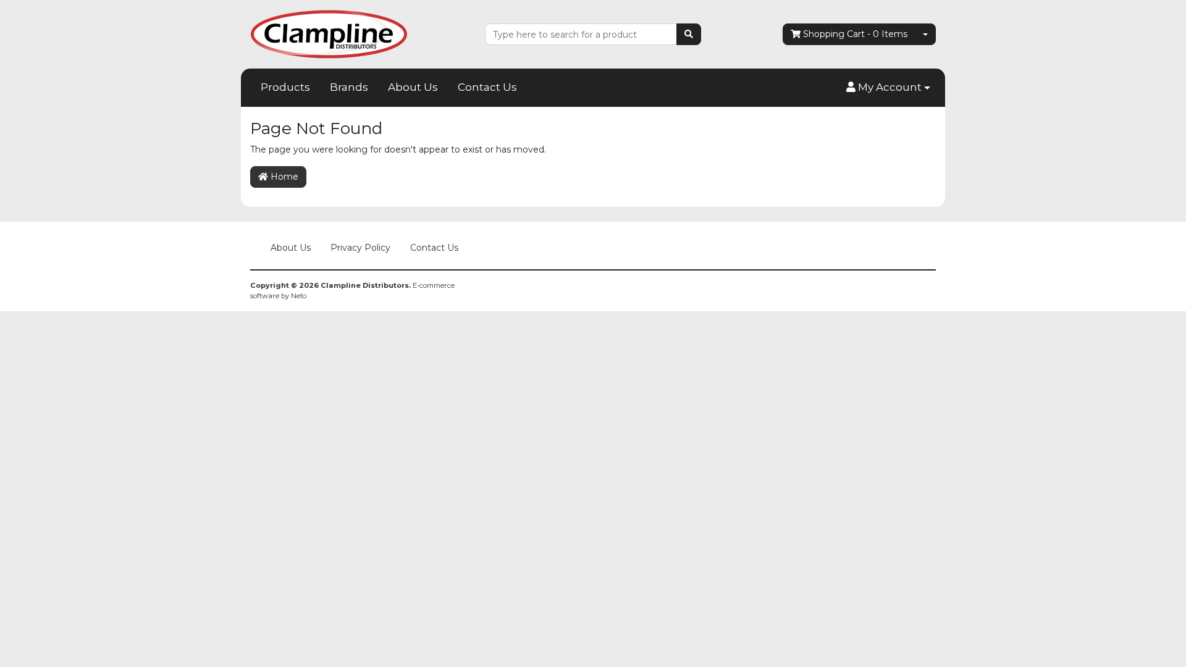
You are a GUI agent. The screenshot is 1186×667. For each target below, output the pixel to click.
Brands (349, 87)
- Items (855, 34)
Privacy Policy (360, 247)
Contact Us (487, 87)
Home (283, 176)
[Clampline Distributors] (329, 33)
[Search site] (688, 34)
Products (285, 87)
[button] (888, 88)
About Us (413, 87)
